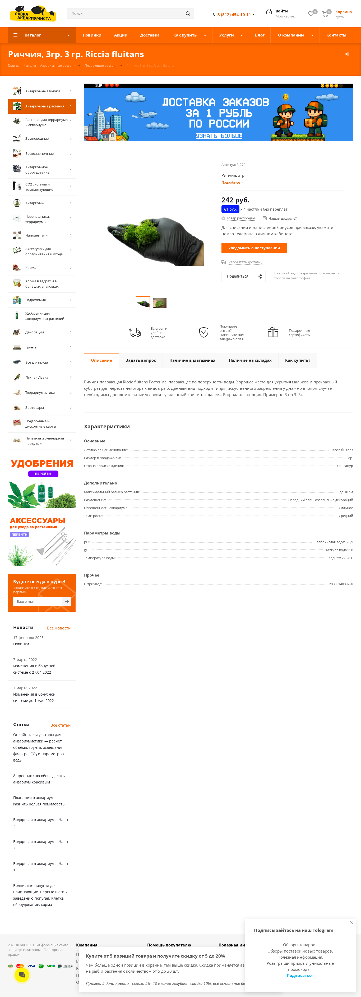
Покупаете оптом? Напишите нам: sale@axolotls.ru (233, 332)
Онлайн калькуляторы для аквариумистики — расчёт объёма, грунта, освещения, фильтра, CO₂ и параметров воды (38, 747)
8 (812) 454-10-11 (234, 14)
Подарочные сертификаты (300, 332)
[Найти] (188, 13)
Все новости (59, 628)
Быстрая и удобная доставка (159, 332)
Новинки (21, 643)
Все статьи (60, 725)
